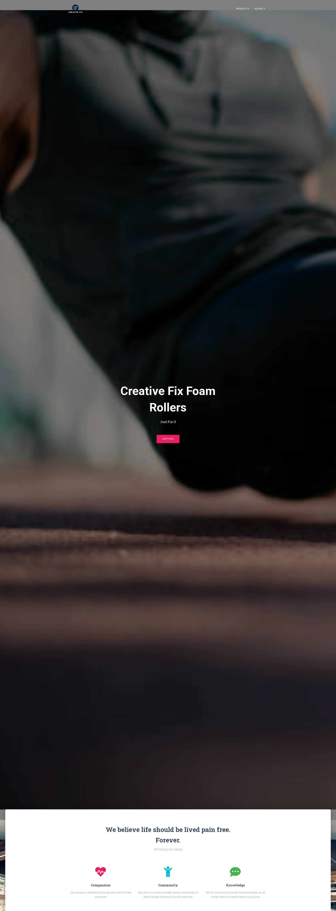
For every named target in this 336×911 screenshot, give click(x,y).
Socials (258, 9)
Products (241, 9)
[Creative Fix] (75, 8)
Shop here (168, 439)
